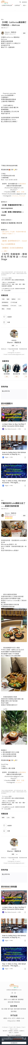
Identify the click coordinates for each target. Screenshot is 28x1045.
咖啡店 (13, 299)
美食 (2, 19)
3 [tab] (15, 10)
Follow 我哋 (7, 290)
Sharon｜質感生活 (10, 32)
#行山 (9, 1018)
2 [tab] (13, 10)
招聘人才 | (11, 1032)
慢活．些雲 (20, 192)
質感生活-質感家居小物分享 (11, 223)
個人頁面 (4, 1009)
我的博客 (14, 1011)
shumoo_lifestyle (18, 196)
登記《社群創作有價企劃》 (18, 279)
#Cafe (22, 1018)
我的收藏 (17, 1009)
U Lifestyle (5, 1027)
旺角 (13, 817)
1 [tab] (11, 10)
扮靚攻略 (4, 286)
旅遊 (13, 284)
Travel (11, 1027)
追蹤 (24, 33)
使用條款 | (17, 1030)
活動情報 (9, 286)
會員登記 (24, 2)
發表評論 (6, 391)
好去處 (9, 309)
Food (24, 1027)
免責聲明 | (11, 1030)
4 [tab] (17, 10)
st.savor (18, 782)
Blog (12, 1029)
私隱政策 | (22, 1030)
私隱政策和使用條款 (17, 1039)
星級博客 (21, 999)
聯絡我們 (16, 1032)
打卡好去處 (14, 302)
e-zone (16, 1029)
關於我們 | (5, 1030)
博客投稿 (17, 1002)
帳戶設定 (10, 1009)
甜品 (3, 309)
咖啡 (8, 299)
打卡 (9, 284)
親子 (20, 284)
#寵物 (5, 1018)
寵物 (24, 284)
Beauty (19, 1027)
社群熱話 (17, 5)
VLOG (9, 999)
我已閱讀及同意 (14, 1043)
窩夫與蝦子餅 (16, 374)
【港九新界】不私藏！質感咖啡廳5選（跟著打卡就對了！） (13, 233)
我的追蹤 (23, 1009)
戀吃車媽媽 (7, 374)
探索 (5, 999)
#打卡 (13, 1018)
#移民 (18, 1021)
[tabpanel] (14, 9)
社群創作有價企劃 (7, 5)
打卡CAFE (13, 305)
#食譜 (18, 1018)
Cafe (20, 305)
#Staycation (11, 1021)
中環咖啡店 (5, 305)
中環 (3, 299)
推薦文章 (14, 999)
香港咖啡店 (5, 302)
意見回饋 (10, 1002)
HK (15, 1027)
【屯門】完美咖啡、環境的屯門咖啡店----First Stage (14, 256)
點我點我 (23, 184)
